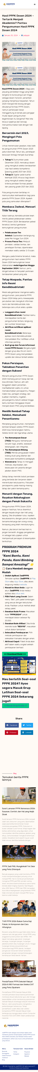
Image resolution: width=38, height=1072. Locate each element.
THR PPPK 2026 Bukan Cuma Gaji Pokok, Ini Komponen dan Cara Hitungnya (17, 924)
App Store (18, 581)
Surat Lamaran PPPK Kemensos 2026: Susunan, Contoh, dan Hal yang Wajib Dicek (18, 811)
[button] (35, 4)
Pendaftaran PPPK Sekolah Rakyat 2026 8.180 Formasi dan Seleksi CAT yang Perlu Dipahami (18, 984)
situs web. (20, 593)
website (23, 584)
